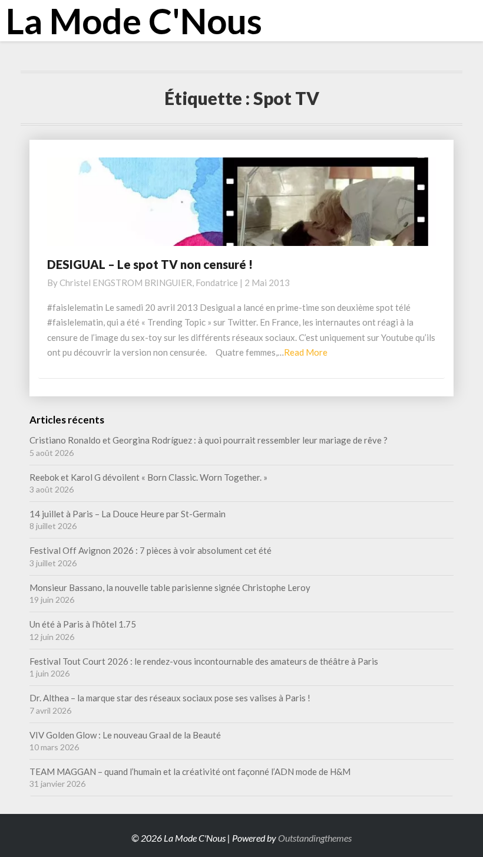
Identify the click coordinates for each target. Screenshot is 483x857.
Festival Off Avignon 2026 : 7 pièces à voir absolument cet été (150, 550)
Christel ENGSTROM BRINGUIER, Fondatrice (148, 282)
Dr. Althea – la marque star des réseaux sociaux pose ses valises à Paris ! (170, 697)
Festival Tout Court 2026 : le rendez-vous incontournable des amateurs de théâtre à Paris (203, 661)
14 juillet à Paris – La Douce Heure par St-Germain (127, 513)
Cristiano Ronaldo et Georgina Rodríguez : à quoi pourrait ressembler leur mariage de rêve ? (208, 440)
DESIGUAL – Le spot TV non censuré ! (150, 264)
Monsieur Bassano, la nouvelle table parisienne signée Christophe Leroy (169, 587)
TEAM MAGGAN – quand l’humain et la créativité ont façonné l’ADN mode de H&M (189, 771)
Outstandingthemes (315, 837)
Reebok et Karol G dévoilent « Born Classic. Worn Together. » (148, 477)
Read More (305, 352)
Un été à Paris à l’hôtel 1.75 (82, 624)
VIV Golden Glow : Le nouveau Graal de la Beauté (125, 735)
